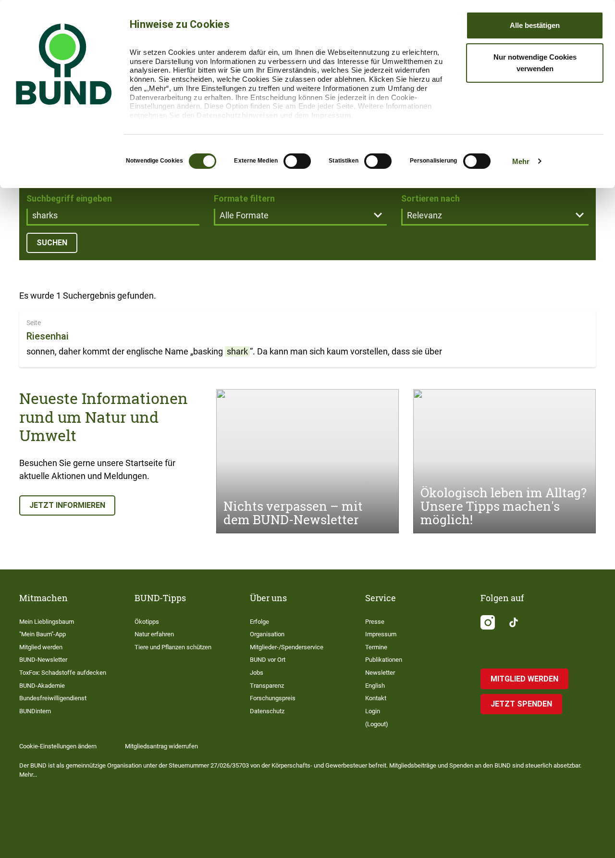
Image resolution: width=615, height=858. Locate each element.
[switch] (297, 161)
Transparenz (267, 685)
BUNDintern (35, 711)
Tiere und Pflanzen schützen (173, 647)
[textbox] (112, 216)
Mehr (520, 161)
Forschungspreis (272, 698)
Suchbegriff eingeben (69, 198)
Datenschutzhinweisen (237, 115)
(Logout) (376, 724)
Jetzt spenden (521, 703)
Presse (374, 621)
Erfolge (259, 621)
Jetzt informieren (67, 505)
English (375, 685)
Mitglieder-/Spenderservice (286, 647)
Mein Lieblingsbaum (46, 621)
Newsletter (380, 672)
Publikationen (383, 659)
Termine (376, 647)
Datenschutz (267, 711)
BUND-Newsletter (43, 659)
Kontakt (375, 698)
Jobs (256, 672)
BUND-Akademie (42, 685)
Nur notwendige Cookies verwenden (535, 63)
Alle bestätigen (535, 25)
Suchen (52, 242)
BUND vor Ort (267, 659)
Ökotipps (147, 621)
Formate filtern (244, 198)
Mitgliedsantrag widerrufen (161, 746)
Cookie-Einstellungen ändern (58, 746)
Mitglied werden (40, 647)
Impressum (331, 115)
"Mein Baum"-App (42, 634)
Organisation (267, 634)
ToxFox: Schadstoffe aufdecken (62, 672)
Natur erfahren (154, 634)
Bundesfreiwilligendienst (52, 698)
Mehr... (28, 774)
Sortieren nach (430, 198)
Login (372, 711)
